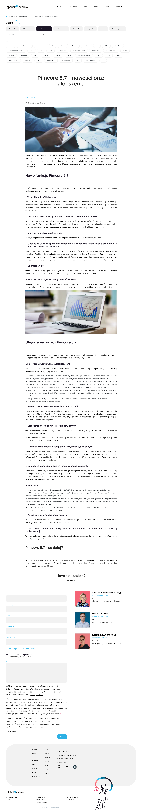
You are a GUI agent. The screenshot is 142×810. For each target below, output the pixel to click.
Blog (85, 7)
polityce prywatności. (36, 695)
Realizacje (73, 7)
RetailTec (27, 60)
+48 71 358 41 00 (69, 800)
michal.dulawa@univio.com (103, 622)
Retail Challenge (13, 60)
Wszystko (12, 29)
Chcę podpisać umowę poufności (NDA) (23, 648)
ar (96, 46)
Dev (41, 50)
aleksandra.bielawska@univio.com (106, 601)
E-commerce (62, 50)
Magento (76, 29)
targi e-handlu (66, 60)
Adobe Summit (41, 46)
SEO (39, 60)
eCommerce (95, 50)
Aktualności (27, 29)
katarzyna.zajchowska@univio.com (106, 643)
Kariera (107, 7)
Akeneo (63, 46)
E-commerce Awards (79, 50)
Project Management (84, 55)
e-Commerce (44, 29)
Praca (69, 55)
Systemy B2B (51, 60)
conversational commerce (16, 50)
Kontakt (119, 7)
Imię (8, 594)
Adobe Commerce (25, 46)
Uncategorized (117, 29)
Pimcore (46, 55)
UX (78, 60)
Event (125, 50)
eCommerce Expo (111, 50)
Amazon (74, 46)
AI (52, 46)
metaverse (24, 55)
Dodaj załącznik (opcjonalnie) (21, 654)
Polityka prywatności (63, 751)
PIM (35, 55)
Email (8, 616)
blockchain (118, 46)
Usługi (59, 7)
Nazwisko (10, 605)
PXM (108, 55)
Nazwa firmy (10, 637)
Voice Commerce (90, 60)
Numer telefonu (12, 627)
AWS (106, 46)
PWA (98, 55)
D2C (32, 50)
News (103, 29)
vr (103, 60)
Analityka (86, 46)
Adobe (10, 46)
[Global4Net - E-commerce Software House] (17, 7)
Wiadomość (10, 662)
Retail (118, 55)
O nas (96, 7)
